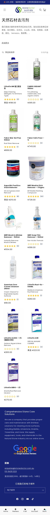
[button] (4, 9)
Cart (25, 511)
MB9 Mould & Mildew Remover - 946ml (13, 236)
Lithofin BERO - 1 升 (12, 388)
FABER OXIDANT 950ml (34, 88)
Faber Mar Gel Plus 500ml (12, 139)
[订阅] (42, 490)
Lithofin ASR (33, 338)
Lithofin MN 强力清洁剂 (12, 88)
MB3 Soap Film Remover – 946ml (35, 236)
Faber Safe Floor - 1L (36, 139)
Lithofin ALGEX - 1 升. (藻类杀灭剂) (13, 339)
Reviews (16, 511)
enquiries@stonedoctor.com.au (19, 468)
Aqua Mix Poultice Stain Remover (12, 187)
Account (34, 511)
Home (5, 511)
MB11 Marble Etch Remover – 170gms (36, 187)
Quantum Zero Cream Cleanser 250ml (11, 287)
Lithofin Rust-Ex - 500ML (35, 286)
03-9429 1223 (11, 471)
